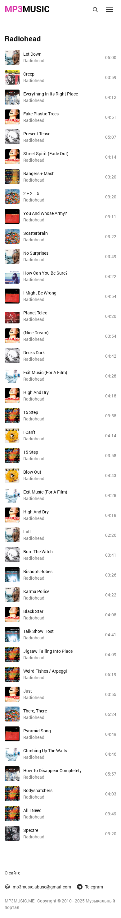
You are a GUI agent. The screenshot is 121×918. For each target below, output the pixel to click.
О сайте (12, 873)
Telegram (94, 887)
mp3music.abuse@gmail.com (42, 887)
